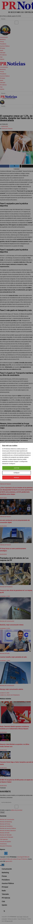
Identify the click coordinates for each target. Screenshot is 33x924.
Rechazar (16, 477)
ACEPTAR (16, 468)
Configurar (16, 472)
